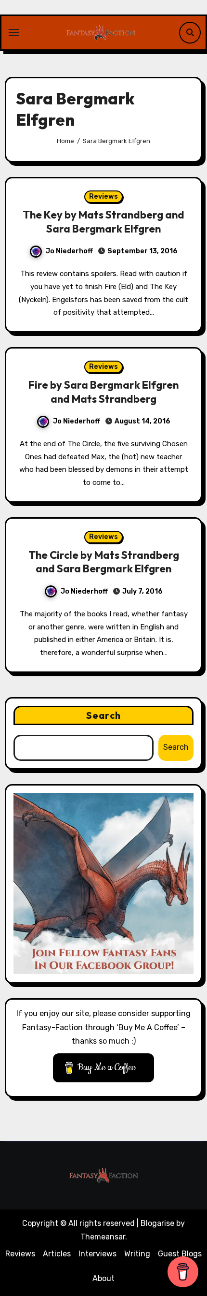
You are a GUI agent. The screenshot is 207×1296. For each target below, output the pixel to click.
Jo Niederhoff (69, 251)
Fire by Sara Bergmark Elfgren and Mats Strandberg (103, 392)
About (103, 1278)
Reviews (103, 196)
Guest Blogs (180, 1253)
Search (103, 715)
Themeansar (102, 1236)
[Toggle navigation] (14, 32)
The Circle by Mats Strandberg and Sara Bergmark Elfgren (103, 562)
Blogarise (157, 1223)
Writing (137, 1253)
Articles (57, 1253)
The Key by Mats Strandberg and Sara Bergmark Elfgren (103, 221)
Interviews (97, 1253)
